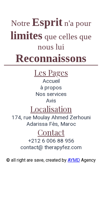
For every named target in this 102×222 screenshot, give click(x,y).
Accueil (51, 81)
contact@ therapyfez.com (51, 147)
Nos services (51, 94)
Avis (51, 100)
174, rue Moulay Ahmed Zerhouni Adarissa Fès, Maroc (51, 120)
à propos (51, 87)
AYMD (74, 160)
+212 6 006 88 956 (51, 140)
